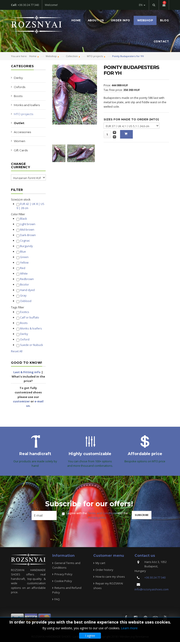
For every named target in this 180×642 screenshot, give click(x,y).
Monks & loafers (31, 328)
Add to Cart (126, 134)
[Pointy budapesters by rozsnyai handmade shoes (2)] (59, 153)
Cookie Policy (63, 581)
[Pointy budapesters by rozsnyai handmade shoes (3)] (82, 153)
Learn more (129, 628)
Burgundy (26, 246)
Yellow (24, 262)
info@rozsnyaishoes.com (152, 589)
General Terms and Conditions (66, 565)
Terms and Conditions (102, 513)
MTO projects (23, 114)
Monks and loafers (27, 105)
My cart (100, 563)
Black (23, 219)
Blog (164, 20)
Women (19, 141)
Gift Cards (21, 150)
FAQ (57, 599)
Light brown (27, 224)
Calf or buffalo (29, 317)
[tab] (28, 199)
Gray (23, 295)
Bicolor (24, 284)
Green (24, 257)
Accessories (22, 132)
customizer (21, 401)
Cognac (25, 240)
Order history (104, 570)
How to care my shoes (110, 577)
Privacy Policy (63, 574)
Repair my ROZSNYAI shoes (108, 585)
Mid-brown (27, 229)
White (24, 273)
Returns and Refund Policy (66, 590)
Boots (18, 96)
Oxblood (25, 301)
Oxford (24, 339)
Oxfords (19, 87)
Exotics (24, 312)
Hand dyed (27, 290)
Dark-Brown (28, 235)
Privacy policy (97, 517)
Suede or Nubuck (31, 345)
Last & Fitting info (27, 372)
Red (22, 268)
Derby (18, 78)
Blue (23, 251)
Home (76, 20)
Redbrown (27, 279)
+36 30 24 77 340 (155, 577)
